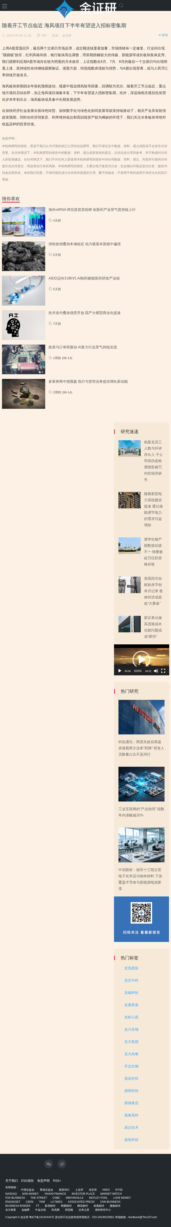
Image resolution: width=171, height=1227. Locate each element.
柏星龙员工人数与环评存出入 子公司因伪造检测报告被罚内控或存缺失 (153, 460)
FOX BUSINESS (15, 1197)
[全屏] (163, 671)
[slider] (138, 671)
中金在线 (40, 1209)
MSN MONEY (30, 1193)
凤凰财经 (99, 1205)
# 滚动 (163, 35)
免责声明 (43, 1180)
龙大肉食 (131, 1054)
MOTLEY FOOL (98, 1197)
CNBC (56, 1197)
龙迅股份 (131, 968)
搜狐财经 (115, 1205)
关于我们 (11, 1180)
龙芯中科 (131, 980)
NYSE (119, 1189)
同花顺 (69, 1209)
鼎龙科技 (131, 1078)
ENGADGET (12, 1201)
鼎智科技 (131, 1140)
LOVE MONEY (122, 1197)
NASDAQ (11, 1193)
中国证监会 (27, 1189)
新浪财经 (50, 1205)
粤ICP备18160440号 (41, 1217)
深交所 (93, 1189)
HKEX (106, 1189)
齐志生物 (131, 1066)
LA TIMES (56, 1201)
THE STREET (39, 1197)
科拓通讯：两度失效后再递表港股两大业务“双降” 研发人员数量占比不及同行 (141, 748)
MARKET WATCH (111, 1193)
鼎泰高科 (131, 1115)
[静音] (156, 671)
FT (37, 1205)
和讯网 (55, 1209)
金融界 (26, 1209)
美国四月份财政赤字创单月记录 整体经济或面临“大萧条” (153, 591)
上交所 (79, 1189)
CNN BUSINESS (110, 1201)
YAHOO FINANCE (55, 1193)
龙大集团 (131, 1042)
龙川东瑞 (131, 1029)
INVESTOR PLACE (83, 1193)
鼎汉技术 (131, 1127)
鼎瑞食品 (131, 1103)
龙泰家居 (131, 1005)
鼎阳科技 (131, 1091)
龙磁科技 (131, 993)
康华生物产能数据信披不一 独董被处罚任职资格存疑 (153, 551)
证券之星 (84, 1209)
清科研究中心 (103, 1209)
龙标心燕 (131, 1017)
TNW (42, 1201)
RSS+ (57, 1180)
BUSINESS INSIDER (18, 1205)
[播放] (120, 671)
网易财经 (66, 1205)
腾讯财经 (82, 1205)
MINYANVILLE (74, 1197)
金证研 (66, 35)
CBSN (29, 1201)
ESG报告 (27, 1180)
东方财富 (10, 1209)
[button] (141, 660)
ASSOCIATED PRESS (81, 1201)
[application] (141, 659)
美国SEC (64, 1189)
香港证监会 (46, 1189)
